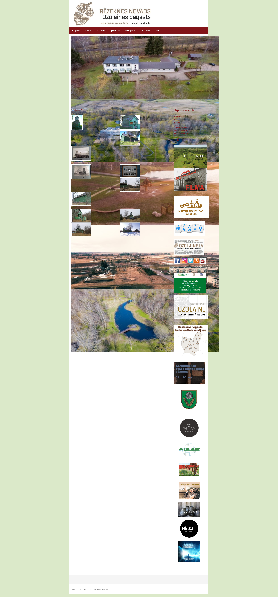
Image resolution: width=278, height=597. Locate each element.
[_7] (130, 185)
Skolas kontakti (180, 130)
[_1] (77, 122)
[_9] (81, 216)
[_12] (130, 229)
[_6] (130, 171)
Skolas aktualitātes (182, 133)
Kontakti (146, 30)
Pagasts (76, 30)
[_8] (81, 199)
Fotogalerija (131, 30)
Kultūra (88, 30)
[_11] (81, 229)
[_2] (130, 122)
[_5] (81, 171)
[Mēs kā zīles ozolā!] (190, 155)
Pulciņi (176, 119)
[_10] (130, 216)
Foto (176, 125)
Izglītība (101, 30)
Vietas (158, 30)
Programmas (179, 116)
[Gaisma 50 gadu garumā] (190, 178)
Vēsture (177, 122)
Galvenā (78, 110)
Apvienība (115, 30)
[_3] (130, 138)
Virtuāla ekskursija (181, 127)
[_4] (81, 153)
